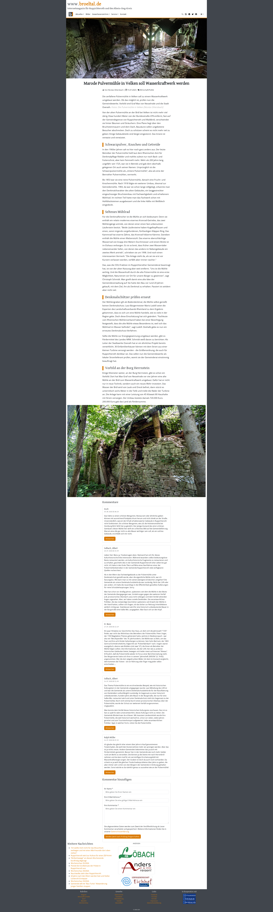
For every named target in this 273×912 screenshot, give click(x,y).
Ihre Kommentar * (111, 805)
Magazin (83, 895)
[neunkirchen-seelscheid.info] (189, 895)
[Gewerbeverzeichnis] (136, 852)
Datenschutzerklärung (120, 831)
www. (84, 4)
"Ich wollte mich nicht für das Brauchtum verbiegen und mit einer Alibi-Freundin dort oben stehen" (90, 850)
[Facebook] (196, 14)
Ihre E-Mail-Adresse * (112, 797)
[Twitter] (192, 14)
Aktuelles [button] (79, 14)
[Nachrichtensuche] (182, 14)
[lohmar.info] (189, 902)
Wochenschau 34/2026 (80, 871)
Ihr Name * (108, 789)
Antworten (110, 539)
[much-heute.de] (189, 899)
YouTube (154, 897)
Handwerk (119, 897)
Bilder (88, 14)
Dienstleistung (118, 899)
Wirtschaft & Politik (84, 897)
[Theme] (202, 14)
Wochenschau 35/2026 (80, 863)
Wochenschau (83, 903)
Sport (84, 899)
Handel (119, 901)
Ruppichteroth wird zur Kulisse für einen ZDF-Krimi (91, 855)
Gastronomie (119, 895)
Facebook (154, 895)
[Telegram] (189, 14)
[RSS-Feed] (186, 14)
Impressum (154, 901)
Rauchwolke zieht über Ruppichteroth (86, 873)
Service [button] (114, 14)
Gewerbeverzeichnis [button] (100, 14)
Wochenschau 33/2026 (80, 881)
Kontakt (123, 14)
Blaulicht (83, 901)
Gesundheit (119, 903)
